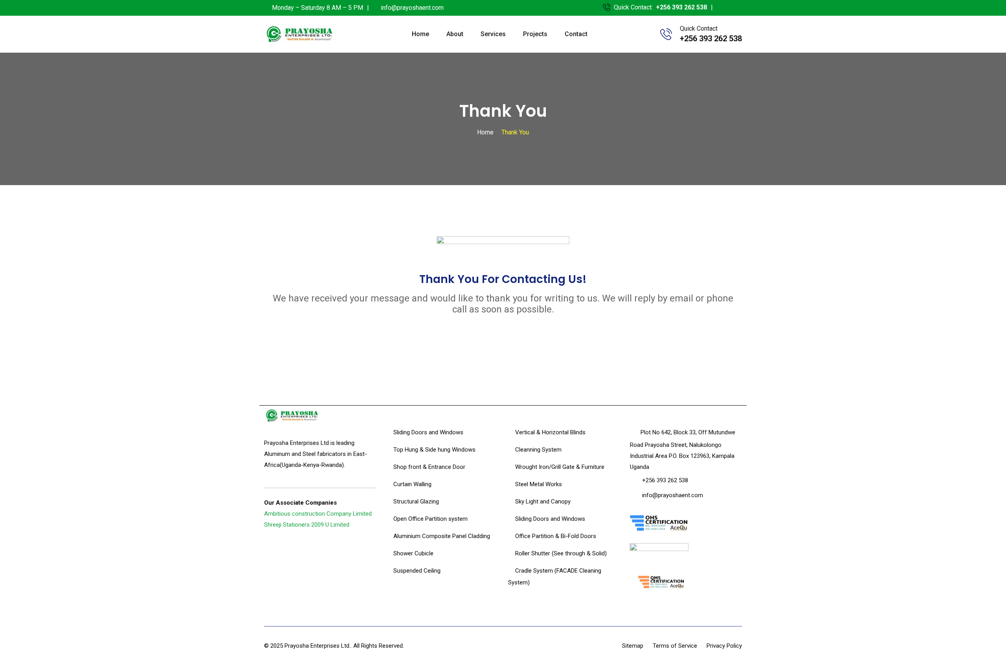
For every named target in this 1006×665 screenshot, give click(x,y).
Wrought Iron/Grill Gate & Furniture (559, 466)
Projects (535, 34)
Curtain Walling (412, 484)
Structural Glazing (416, 501)
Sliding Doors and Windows (428, 432)
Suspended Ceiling (417, 570)
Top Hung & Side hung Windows (434, 449)
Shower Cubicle (413, 553)
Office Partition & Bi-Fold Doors (555, 536)
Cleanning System (538, 449)
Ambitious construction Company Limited (318, 513)
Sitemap (632, 645)
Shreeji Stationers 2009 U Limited (306, 524)
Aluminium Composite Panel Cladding (441, 536)
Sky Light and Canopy (543, 501)
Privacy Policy (724, 645)
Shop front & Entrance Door (429, 466)
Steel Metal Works (538, 484)
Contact (576, 34)
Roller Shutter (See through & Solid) (561, 553)
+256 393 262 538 (681, 7)
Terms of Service (675, 645)
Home (420, 34)
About (454, 34)
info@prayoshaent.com (412, 7)
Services (493, 34)
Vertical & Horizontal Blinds (550, 432)
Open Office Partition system (430, 518)
